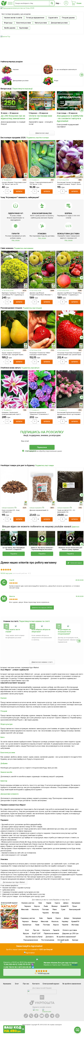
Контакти (46, 930)
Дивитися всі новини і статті (42, 662)
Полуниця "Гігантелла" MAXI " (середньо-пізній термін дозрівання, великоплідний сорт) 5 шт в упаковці (42, 354)
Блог (27, 930)
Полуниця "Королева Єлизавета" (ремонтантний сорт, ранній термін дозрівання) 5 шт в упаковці (69, 354)
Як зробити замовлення (71, 984)
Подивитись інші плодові (32, 308)
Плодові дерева (68, 18)
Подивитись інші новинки (23, 248)
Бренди (75, 940)
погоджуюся (31, 451)
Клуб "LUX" (36, 933)
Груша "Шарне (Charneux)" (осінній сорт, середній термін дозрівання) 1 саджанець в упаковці (12, 354)
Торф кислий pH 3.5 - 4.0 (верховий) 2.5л (66, 511)
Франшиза (7, 984)
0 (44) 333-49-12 (10, 964)
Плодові (4, 711)
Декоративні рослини (59, 23)
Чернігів (45, 913)
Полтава (45, 909)
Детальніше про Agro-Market (14, 882)
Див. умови (15, 240)
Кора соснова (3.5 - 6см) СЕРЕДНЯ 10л (10, 511)
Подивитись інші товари (44, 465)
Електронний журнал (51, 984)
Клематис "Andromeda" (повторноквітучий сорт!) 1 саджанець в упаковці (11, 413)
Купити (19, 191)
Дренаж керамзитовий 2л (39, 510)
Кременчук (27, 925)
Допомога (49, 937)
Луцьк (74, 906)
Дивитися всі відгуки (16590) (42, 607)
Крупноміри (23, 28)
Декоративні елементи (9, 794)
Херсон (37, 906)
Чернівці (65, 921)
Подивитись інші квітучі (30, 368)
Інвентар (4, 781)
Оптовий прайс (63, 940)
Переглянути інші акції (22, 88)
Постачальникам (47, 940)
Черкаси (27, 906)
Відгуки (26, 933)
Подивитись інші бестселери (37, 138)
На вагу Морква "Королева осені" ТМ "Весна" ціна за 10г (14, 183)
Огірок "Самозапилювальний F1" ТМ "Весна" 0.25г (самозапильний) (41, 183)
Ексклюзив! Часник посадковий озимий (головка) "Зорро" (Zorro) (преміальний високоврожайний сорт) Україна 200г (69, 183)
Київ (40, 903)
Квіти (2, 737)
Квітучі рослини (41, 23)
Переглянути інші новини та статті (34, 621)
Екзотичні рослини (23, 23)
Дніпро (65, 903)
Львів (46, 906)
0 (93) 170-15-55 (24, 964)
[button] (81, 75)
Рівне (55, 909)
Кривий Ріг (65, 906)
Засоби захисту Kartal (33, 937)
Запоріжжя (76, 903)
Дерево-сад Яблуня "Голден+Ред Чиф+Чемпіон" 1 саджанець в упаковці (69, 294)
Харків (48, 903)
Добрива (4, 763)
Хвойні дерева (9, 28)
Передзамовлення (30, 940)
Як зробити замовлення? (66, 937)
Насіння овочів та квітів (13, 18)
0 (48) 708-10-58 (10, 967)
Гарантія (56, 930)
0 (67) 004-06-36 (24, 967)
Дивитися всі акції (42, 133)
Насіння (3, 698)
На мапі (75, 965)
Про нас (36, 930)
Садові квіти (53, 18)
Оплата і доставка (70, 930)
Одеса (57, 903)
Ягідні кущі (8, 23)
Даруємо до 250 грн (70, 933)
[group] (15, 632)
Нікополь (35, 909)
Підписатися (42, 447)
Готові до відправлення (35, 18)
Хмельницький (74, 909)
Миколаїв (24, 909)
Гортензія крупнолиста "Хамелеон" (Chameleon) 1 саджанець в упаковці (39, 413)
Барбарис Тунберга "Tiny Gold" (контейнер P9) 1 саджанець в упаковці (13, 294)
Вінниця (54, 906)
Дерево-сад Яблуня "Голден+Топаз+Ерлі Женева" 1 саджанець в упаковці (41, 294)
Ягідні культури (6, 724)
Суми (63, 909)
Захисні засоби (6, 772)
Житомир (55, 913)
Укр (57, 3)
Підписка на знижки (51, 933)
